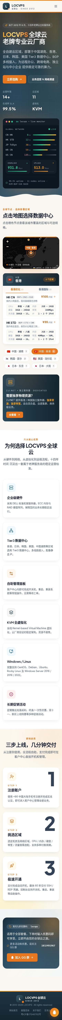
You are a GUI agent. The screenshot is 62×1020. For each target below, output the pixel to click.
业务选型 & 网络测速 (43, 79)
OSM (47, 268)
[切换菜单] (55, 6)
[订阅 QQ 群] (54, 1012)
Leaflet (38, 268)
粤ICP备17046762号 (31, 1014)
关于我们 (37, 1010)
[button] (7, 241)
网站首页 (13, 1010)
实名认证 (48, 1010)
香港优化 (17, 289)
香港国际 (45, 289)
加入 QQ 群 (22, 957)
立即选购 (12, 79)
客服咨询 (25, 1010)
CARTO (55, 268)
